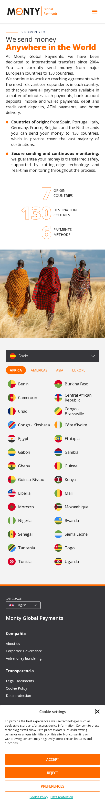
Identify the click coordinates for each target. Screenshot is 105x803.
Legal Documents (20, 681)
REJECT (52, 772)
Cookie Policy (39, 797)
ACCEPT (52, 759)
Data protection (62, 797)
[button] (97, 711)
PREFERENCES (52, 786)
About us (13, 643)
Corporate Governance (24, 651)
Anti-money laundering (24, 658)
